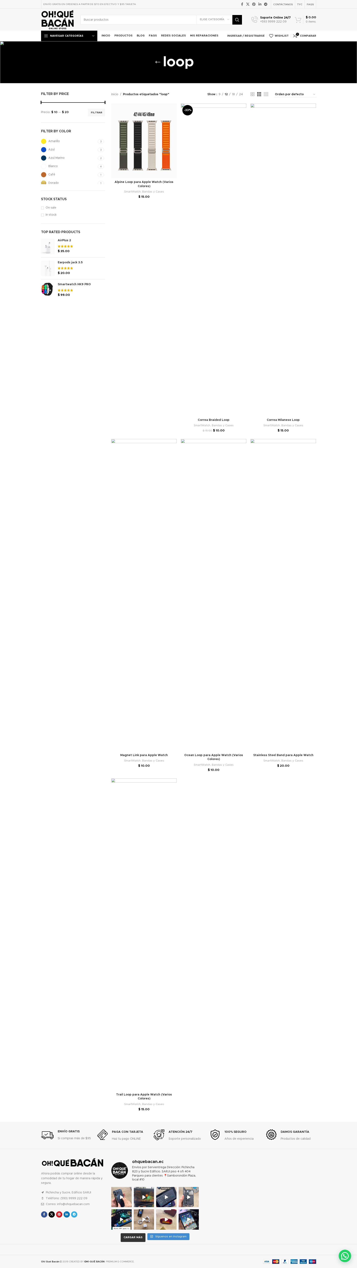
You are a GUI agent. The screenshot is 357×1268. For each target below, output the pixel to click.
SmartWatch (132, 191)
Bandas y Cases (153, 191)
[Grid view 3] (259, 94)
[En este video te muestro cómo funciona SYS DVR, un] (144, 1197)
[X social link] (248, 4)
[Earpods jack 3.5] (48, 268)
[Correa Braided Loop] (213, 260)
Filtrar (96, 112)
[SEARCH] (237, 20)
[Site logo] (57, 19)
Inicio (114, 94)
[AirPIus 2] (48, 246)
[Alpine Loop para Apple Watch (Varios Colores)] (144, 141)
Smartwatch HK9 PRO (74, 284)
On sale (51, 207)
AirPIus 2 (64, 240)
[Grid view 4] (266, 94)
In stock (51, 214)
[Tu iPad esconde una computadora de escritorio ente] (189, 1219)
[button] (345, 1256)
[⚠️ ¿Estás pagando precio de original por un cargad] (144, 1219)
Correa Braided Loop (213, 420)
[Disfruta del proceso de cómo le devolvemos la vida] (121, 1197)
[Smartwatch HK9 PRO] (48, 290)
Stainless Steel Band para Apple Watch (283, 755)
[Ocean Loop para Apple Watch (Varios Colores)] (213, 595)
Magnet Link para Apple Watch (144, 755)
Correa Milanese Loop (283, 420)
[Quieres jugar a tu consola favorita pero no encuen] (166, 1219)
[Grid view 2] (252, 94)
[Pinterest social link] (254, 4)
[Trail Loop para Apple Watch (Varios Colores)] (144, 934)
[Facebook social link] (242, 4)
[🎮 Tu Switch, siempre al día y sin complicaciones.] (121, 1219)
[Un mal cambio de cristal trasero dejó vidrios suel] (189, 1197)
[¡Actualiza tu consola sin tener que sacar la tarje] (166, 1197)
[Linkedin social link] (260, 4)
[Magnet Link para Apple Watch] (144, 595)
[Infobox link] (271, 19)
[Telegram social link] (266, 4)
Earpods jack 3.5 (70, 262)
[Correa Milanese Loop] (283, 260)
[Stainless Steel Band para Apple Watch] (283, 595)
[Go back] (158, 62)
